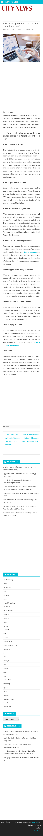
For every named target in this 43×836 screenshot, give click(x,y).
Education (6, 607)
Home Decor (7, 641)
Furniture (6, 626)
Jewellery (6, 653)
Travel (5, 703)
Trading (6, 695)
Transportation (8, 699)
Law (4, 657)
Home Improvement (10, 645)
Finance (6, 618)
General (6, 630)
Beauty (5, 591)
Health (5, 638)
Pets (4, 676)
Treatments (7, 707)
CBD (5, 599)
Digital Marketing (9, 603)
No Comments (29, 29)
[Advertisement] (21, 86)
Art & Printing (8, 580)
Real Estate (7, 680)
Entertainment (8, 611)
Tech (5, 691)
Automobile (7, 588)
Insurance (6, 649)
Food (5, 622)
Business (6, 595)
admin (6, 29)
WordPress (37, 831)
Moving (5, 668)
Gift (4, 634)
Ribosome (35, 822)
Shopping (6, 684)
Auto (5, 584)
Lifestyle (6, 661)
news (5, 672)
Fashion (6, 614)
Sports (5, 688)
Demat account (30, 252)
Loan (7, 427)
